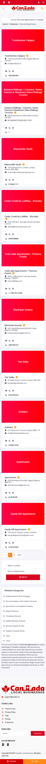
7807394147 (13, 345)
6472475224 (13, 395)
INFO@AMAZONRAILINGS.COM (20, 120)
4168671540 (13, 445)
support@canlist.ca (12, 697)
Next (19, 555)
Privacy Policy (10, 712)
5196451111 (13, 184)
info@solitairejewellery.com (18, 433)
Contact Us (9, 722)
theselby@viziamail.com (17, 383)
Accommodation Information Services (21, 601)
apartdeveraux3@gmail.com (19, 485)
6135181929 (13, 547)
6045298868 (13, 239)
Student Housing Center (15, 631)
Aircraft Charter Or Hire (15, 626)
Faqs (7, 716)
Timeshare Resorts (13, 616)
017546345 (12, 497)
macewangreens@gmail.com (19, 333)
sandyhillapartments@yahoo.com (21, 535)
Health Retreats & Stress (15, 621)
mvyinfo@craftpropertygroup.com (21, 172)
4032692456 (13, 76)
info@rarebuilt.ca (14, 64)
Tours (8, 641)
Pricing (7, 719)
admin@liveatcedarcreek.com (19, 227)
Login (36, 761)
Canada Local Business (24, 753)
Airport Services (12, 611)
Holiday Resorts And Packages (18, 596)
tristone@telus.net (15, 281)
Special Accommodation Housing (19, 606)
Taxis (8, 636)
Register (12, 761)
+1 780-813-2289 (15, 293)
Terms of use (10, 709)
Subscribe (38, 733)
